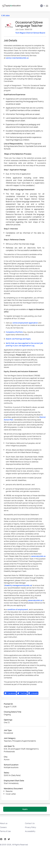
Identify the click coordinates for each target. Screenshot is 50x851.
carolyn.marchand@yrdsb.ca (17, 58)
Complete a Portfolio (14, 332)
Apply (25, 809)
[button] (47, 5)
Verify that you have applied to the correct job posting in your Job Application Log (24, 344)
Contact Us (29, 823)
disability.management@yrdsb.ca (18, 585)
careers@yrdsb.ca (38, 556)
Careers (3, 827)
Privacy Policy (30, 827)
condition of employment (17, 609)
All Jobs (6, 15)
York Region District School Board (30, 32)
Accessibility (30, 831)
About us (3, 823)
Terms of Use (5, 831)
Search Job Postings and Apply (18, 339)
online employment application (25, 323)
